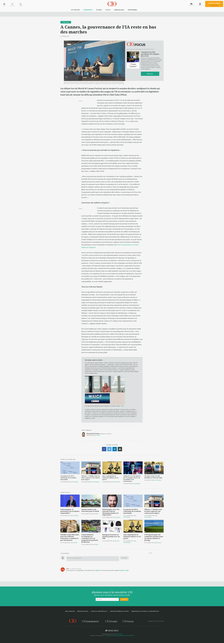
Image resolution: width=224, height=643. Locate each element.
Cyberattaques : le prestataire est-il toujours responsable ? (69, 511)
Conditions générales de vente (119, 611)
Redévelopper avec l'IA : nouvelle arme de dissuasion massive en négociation (111, 512)
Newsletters (191, 5)
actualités (75, 10)
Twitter (98, 435)
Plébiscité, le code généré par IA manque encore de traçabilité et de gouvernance (132, 478)
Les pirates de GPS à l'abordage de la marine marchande (68, 477)
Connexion (200, 5)
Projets (96, 514)
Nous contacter (70, 611)
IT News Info (119, 634)
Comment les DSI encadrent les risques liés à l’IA (150, 54)
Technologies (65, 22)
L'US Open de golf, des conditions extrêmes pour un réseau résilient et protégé (153, 537)
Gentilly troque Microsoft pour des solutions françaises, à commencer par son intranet (69, 537)
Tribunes (76, 515)
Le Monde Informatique (111, 635)
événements (88, 10)
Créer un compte (214, 4)
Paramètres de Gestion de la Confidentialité (145, 611)
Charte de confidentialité (99, 611)
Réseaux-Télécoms (129, 635)
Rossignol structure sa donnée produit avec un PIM (111, 536)
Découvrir (150, 73)
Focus (107, 10)
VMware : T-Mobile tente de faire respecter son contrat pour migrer (90, 477)
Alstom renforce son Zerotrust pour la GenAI (90, 510)
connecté (97, 570)
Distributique (120, 635)
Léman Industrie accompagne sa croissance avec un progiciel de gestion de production (89, 538)
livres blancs (119, 10)
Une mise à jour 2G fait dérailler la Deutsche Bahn (153, 477)
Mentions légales (82, 611)
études (99, 10)
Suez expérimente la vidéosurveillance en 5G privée (110, 477)
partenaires (132, 10)
